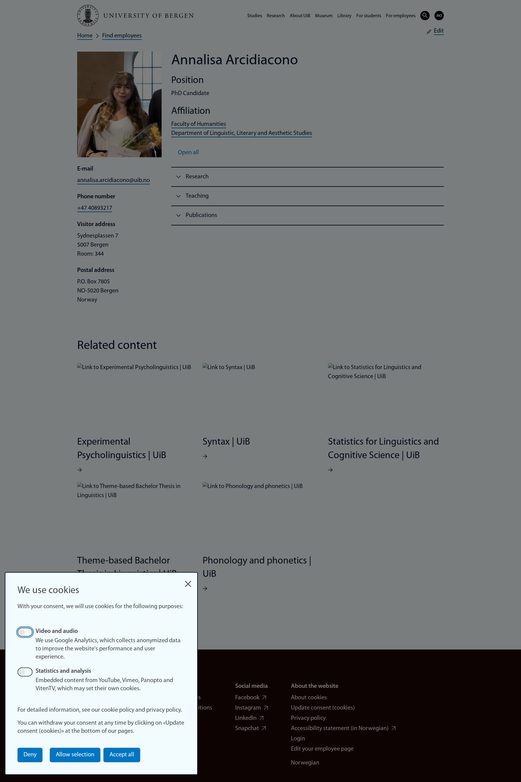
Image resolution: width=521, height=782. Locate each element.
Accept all (121, 755)
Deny (30, 755)
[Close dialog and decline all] (188, 581)
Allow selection (75, 755)
